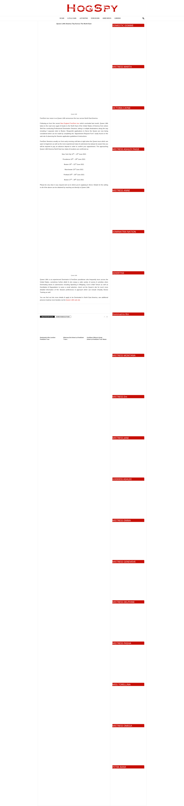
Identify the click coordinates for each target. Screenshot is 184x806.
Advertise (84, 18)
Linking (117, 18)
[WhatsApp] (57, 310)
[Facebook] (42, 310)
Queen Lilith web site (73, 300)
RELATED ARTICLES (47, 317)
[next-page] (107, 317)
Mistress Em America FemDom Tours (73, 338)
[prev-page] (104, 317)
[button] (143, 18)
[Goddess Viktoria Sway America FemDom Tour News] (97, 328)
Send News (107, 18)
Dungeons (95, 18)
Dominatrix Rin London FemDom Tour (47, 338)
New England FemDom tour (69, 123)
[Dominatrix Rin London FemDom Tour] (50, 328)
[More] (62, 310)
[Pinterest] (52, 310)
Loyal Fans (71, 18)
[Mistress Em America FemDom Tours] (74, 328)
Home (62, 18)
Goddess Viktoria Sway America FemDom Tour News (96, 338)
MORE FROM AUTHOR (63, 317)
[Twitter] (47, 310)
